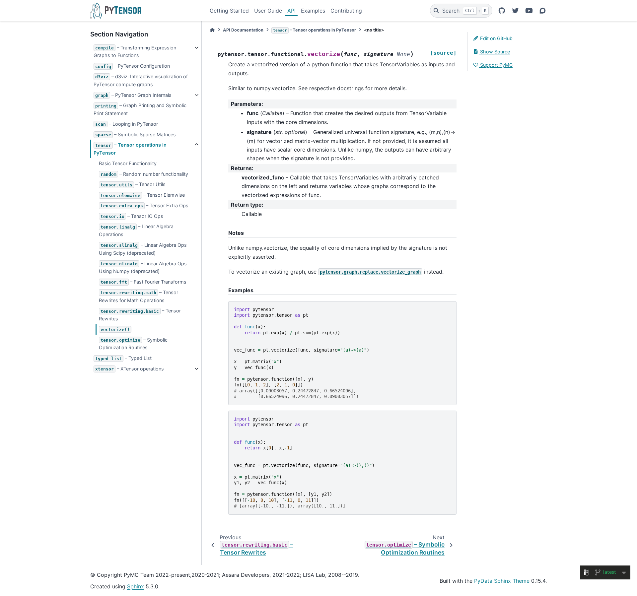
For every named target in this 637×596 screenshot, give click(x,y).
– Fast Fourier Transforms (143, 282)
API (291, 10)
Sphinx (135, 586)
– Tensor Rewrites (140, 314)
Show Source (494, 51)
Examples (313, 10)
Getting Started (229, 10)
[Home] (212, 30)
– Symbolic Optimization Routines (133, 344)
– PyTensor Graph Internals (133, 95)
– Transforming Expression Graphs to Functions (135, 51)
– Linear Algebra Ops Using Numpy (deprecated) (143, 267)
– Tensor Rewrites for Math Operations (138, 296)
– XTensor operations (129, 368)
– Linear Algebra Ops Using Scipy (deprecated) (143, 249)
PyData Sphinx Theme (502, 580)
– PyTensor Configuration (132, 66)
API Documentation (243, 30)
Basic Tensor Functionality (128, 163)
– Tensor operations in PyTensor (130, 149)
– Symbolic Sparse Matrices (135, 134)
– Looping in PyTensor (126, 124)
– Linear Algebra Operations (136, 230)
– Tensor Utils (133, 184)
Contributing (346, 10)
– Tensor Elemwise (143, 195)
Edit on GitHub (496, 38)
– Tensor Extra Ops (144, 205)
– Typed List (123, 358)
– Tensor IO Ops (132, 216)
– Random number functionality (144, 174)
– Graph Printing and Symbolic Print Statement (140, 109)
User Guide (268, 10)
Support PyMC (496, 65)
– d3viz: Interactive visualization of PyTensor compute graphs (141, 80)
